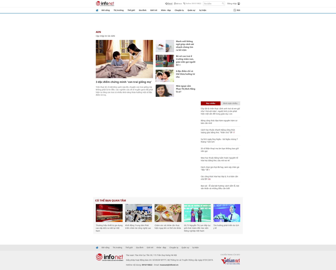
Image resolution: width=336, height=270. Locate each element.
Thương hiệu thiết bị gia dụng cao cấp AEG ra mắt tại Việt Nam (109, 228)
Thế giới (131, 10)
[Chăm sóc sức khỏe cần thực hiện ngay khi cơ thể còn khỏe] (168, 213)
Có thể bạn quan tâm (110, 200)
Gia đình (142, 10)
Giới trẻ (153, 10)
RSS (238, 10)
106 (209, 179)
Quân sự (191, 10)
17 (233, 132)
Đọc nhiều (210, 103)
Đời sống (106, 10)
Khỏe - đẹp (166, 10)
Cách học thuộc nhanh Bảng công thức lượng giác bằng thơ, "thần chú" (218, 131)
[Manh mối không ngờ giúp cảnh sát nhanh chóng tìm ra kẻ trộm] (165, 46)
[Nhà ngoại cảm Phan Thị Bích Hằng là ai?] (165, 91)
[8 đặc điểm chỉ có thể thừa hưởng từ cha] (165, 76)
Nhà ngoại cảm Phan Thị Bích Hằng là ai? (185, 89)
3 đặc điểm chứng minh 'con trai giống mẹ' (124, 82)
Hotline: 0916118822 (193, 3)
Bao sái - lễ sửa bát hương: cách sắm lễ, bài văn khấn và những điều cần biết (220, 187)
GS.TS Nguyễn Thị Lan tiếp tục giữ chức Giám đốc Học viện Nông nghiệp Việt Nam (197, 228)
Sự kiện (202, 10)
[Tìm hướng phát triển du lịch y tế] (226, 213)
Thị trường (119, 10)
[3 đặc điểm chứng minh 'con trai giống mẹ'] (124, 59)
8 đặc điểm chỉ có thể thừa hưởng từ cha (185, 74)
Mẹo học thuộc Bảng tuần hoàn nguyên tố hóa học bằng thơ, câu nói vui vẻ (219, 159)
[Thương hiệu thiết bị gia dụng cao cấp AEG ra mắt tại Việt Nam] (109, 213)
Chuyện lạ (179, 10)
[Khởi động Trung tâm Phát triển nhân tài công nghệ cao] (138, 213)
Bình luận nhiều (230, 103)
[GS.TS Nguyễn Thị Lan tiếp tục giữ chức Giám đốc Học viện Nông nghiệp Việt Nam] (197, 213)
